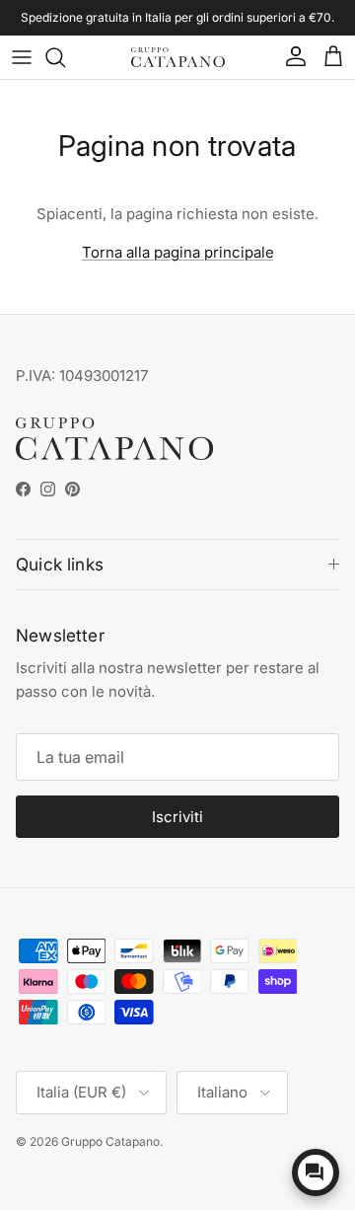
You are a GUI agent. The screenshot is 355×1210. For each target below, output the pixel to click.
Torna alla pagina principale (178, 252)
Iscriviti (177, 816)
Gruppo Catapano (110, 1141)
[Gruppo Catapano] (178, 57)
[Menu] (21, 57)
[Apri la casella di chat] (315, 1172)
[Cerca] (65, 57)
